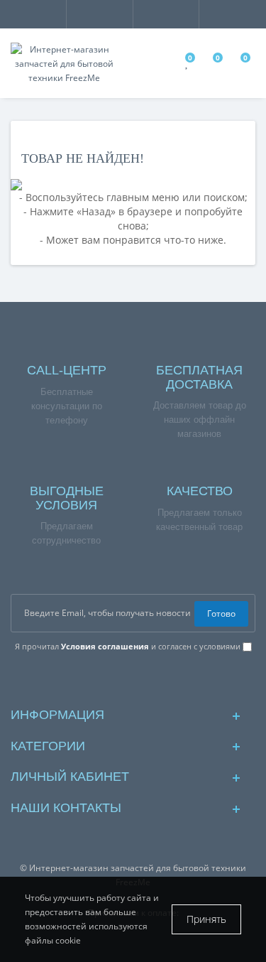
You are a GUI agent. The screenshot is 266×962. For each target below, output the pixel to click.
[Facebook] (87, 679)
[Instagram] (110, 679)
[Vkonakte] (133, 679)
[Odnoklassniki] (155, 679)
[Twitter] (178, 679)
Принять (206, 919)
